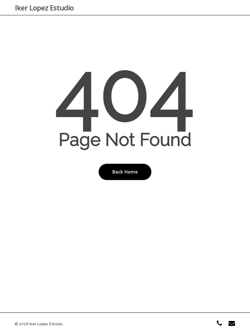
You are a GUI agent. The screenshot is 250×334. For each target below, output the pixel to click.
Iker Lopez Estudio (44, 7)
